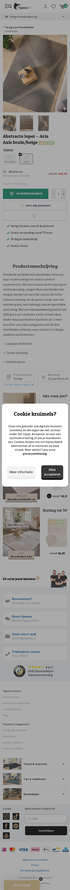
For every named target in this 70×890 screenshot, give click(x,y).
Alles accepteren (52, 472)
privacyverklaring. (35, 453)
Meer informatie (21, 472)
